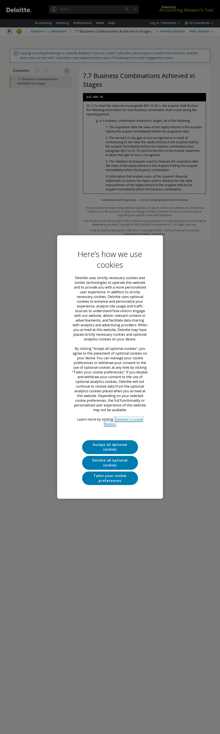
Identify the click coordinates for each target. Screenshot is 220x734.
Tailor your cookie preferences (110, 478)
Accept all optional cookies (110, 447)
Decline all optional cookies (109, 463)
